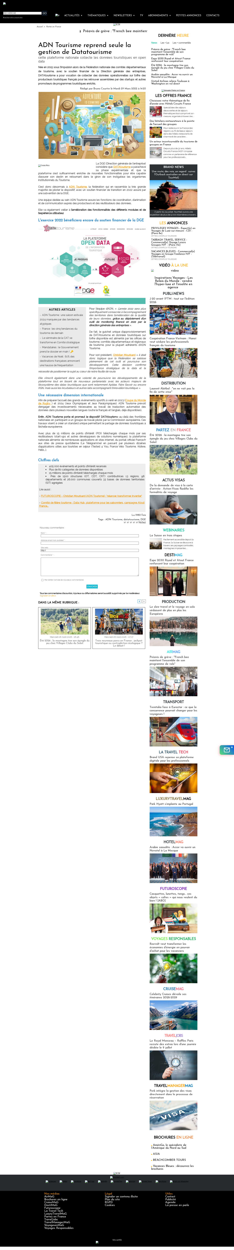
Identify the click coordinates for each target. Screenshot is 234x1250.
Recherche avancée (13, 17)
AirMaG (49, 1196)
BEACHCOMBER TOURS (169, 1160)
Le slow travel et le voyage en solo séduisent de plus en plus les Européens (172, 610)
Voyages (173, 939)
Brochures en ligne (55, 1199)
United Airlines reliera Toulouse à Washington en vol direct (170, 82)
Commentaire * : (47, 555)
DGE (143, 519)
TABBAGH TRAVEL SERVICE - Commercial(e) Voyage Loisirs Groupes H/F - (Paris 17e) (169, 242)
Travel (173, 1036)
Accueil (40, 27)
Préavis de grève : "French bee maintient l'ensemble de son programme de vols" (110, 31)
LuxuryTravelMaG (55, 1213)
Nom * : (44, 533)
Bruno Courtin (101, 88)
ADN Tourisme (113, 519)
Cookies (110, 1205)
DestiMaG (50, 1205)
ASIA (156, 1154)
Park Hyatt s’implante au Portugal (171, 804)
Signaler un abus (48, 595)
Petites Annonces (188, 15)
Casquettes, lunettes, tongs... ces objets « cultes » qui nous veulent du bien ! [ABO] (173, 897)
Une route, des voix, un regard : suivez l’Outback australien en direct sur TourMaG (173, 174)
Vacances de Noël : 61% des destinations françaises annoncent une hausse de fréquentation (60, 361)
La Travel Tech (53, 1211)
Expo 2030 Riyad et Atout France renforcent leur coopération (170, 59)
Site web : (45, 548)
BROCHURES (173, 1138)
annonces (174, 223)
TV (141, 15)
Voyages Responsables (59, 1228)
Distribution (173, 383)
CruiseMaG (51, 1202)
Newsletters (124, 15)
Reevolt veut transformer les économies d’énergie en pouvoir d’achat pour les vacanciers (170, 947)
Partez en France (53, 27)
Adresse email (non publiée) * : (53, 540)
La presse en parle (177, 1205)
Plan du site (112, 1199)
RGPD (109, 1202)
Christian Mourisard (124, 354)
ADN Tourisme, (78, 186)
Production (173, 602)
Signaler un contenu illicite (121, 1196)
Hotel (173, 842)
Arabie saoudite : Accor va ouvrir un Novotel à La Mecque (172, 75)
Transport (173, 702)
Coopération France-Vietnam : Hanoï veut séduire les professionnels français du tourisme (173, 342)
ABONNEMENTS (159, 15)
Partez (173, 430)
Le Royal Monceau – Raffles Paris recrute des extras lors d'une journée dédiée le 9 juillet (173, 1044)
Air (173, 652)
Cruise (173, 989)
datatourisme (131, 519)
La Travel (173, 752)
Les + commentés (182, 42)
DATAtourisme (122, 166)
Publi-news (173, 294)
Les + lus (165, 42)
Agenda (170, 1202)
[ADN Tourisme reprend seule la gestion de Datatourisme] (92, 93)
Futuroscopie (173, 889)
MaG (173, 799)
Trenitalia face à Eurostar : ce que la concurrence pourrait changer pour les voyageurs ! (173, 711)
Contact (170, 1196)
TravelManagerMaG (57, 1222)
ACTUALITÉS (73, 15)
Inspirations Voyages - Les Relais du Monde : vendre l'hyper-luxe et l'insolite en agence (174, 282)
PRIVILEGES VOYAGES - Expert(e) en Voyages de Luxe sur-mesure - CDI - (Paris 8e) (173, 231)
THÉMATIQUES (98, 15)
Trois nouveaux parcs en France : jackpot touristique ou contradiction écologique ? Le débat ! (118, 643)
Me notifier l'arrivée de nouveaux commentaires (64, 580)
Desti (173, 555)
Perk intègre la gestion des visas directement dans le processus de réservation (171, 1094)
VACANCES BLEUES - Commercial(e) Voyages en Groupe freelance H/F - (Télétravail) (173, 254)
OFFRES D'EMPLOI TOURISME (164, 236)
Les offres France (173, 96)
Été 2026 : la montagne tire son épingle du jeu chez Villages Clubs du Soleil (64, 642)
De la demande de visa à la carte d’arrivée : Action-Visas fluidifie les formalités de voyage (171, 489)
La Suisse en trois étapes (166, 535)
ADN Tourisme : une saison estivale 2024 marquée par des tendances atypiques (61, 319)
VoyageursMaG (54, 1225)
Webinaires (173, 530)
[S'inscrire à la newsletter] (227, 750)
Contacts (212, 15)
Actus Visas (173, 480)
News (154, 42)
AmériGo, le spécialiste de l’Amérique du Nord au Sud (168, 1147)
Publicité (170, 1199)
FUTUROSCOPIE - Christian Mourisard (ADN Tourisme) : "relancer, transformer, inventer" (91, 495)
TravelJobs (51, 1219)
